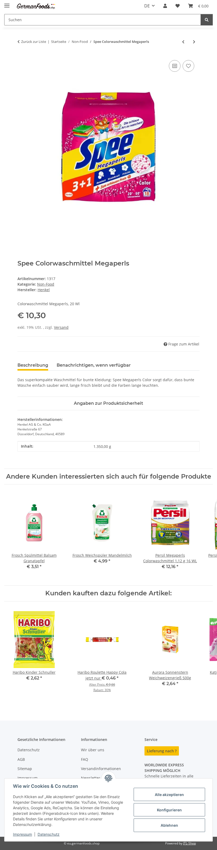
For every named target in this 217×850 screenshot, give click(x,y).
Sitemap (24, 768)
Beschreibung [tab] (32, 365)
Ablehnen (169, 825)
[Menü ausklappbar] (7, 3)
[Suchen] (207, 19)
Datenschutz (49, 834)
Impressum (22, 834)
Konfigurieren (169, 810)
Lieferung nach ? (162, 750)
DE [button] (147, 6)
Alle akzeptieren (169, 794)
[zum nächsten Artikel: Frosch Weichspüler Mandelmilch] (194, 41)
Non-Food (45, 284)
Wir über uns (92, 749)
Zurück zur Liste (33, 41)
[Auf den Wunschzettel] (188, 66)
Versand (61, 327)
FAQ (84, 759)
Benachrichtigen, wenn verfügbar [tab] (94, 365)
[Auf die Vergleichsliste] (174, 66)
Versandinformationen (101, 768)
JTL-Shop (189, 843)
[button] (165, 6)
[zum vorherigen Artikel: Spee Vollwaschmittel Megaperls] (183, 41)
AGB (21, 759)
